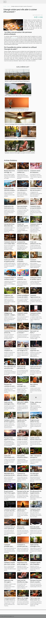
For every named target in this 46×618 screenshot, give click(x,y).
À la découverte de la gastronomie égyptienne (35, 492)
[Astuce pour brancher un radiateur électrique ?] (23, 522)
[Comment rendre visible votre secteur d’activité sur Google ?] (23, 308)
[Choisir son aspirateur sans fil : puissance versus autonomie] (23, 219)
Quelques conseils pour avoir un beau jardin (9, 564)
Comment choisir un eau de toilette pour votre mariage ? (36, 208)
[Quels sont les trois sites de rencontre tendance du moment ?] (36, 361)
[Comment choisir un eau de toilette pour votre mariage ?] (36, 201)
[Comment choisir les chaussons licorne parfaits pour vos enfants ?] (36, 165)
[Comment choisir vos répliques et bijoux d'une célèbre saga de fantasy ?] (23, 183)
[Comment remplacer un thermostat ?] (10, 344)
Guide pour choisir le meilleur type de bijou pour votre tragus (35, 280)
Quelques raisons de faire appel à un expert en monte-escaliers (20, 152)
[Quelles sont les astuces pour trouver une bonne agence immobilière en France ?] (23, 415)
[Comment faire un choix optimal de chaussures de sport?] (10, 522)
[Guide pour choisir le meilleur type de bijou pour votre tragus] (36, 272)
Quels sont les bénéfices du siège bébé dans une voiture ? (22, 582)
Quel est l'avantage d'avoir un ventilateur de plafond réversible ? (20, 124)
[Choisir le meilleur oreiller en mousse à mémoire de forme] (23, 433)
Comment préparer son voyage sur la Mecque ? (23, 350)
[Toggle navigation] (4, 2)
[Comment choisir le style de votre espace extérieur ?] (36, 219)
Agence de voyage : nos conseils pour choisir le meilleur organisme (23, 600)
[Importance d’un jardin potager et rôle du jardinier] (23, 557)
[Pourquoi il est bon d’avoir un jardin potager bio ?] (36, 575)
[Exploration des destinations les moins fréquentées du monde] (10, 201)
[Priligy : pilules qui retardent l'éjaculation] (36, 397)
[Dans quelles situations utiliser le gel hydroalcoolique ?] (23, 450)
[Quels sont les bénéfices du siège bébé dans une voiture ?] (23, 575)
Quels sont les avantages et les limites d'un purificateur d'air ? (35, 547)
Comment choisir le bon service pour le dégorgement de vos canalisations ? (36, 191)
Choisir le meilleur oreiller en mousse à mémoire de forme (22, 440)
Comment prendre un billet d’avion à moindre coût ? (9, 599)
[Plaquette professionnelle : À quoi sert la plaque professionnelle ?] (20, 131)
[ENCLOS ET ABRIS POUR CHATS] (23, 397)
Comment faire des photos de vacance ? (10, 332)
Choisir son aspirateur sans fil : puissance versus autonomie (22, 226)
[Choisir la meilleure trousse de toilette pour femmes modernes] (23, 290)
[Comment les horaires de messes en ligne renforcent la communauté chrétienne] (23, 237)
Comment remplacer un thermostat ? (8, 350)
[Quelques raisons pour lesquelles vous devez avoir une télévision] (36, 557)
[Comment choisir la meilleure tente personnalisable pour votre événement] (10, 272)
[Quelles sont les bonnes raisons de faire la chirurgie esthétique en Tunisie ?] (36, 433)
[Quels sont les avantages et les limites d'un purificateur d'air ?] (36, 539)
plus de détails (14, 37)
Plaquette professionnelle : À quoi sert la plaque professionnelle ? (20, 138)
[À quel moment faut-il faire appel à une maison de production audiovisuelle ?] (10, 486)
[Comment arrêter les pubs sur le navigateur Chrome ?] (36, 308)
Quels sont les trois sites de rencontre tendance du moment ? (36, 369)
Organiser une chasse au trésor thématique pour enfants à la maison (10, 297)
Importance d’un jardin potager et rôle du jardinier (22, 564)
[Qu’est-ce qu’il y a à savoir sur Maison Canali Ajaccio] (17, 74)
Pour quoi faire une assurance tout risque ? (10, 368)
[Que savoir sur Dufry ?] (36, 326)
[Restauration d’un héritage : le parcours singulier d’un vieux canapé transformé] (10, 165)
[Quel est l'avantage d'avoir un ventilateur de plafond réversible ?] (20, 117)
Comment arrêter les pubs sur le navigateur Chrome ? (35, 315)
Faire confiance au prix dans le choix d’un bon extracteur (18, 95)
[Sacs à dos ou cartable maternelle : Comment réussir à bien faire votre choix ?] (36, 379)
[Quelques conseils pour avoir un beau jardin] (10, 557)
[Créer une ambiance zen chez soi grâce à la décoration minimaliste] (36, 237)
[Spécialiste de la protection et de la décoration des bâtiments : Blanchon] (10, 468)
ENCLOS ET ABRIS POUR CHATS (22, 403)
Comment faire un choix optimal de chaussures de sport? (9, 529)
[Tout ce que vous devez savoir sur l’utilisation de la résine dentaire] (36, 593)
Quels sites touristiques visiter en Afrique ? (10, 457)
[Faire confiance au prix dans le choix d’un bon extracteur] (18, 88)
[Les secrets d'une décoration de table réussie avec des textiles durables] (10, 219)
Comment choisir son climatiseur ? (35, 510)
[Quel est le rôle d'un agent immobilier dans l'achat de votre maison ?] (10, 575)
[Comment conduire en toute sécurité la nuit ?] (10, 504)
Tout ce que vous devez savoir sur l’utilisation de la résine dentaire (35, 600)
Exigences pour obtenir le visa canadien (34, 421)
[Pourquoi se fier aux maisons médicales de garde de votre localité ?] (23, 486)
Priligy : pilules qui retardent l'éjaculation (35, 403)
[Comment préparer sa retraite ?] (23, 326)
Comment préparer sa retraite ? (23, 331)
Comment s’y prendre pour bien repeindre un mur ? (17, 109)
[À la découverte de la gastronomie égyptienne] (36, 486)
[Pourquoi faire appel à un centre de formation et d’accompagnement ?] (10, 433)
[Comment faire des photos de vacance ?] (10, 326)
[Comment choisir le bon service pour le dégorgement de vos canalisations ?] (36, 183)
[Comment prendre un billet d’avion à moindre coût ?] (10, 593)
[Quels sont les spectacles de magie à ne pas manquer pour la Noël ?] (23, 361)
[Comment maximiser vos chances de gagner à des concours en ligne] (23, 272)
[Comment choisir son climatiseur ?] (36, 504)
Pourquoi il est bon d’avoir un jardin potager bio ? (35, 581)
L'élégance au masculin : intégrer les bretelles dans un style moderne (9, 315)
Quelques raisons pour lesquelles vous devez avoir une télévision (35, 565)
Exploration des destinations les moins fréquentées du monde (9, 208)
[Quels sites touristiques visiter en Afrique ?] (10, 450)
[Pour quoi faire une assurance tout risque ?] (10, 361)
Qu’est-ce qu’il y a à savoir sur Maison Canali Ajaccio (17, 81)
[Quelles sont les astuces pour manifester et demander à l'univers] (23, 504)
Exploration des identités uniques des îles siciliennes (9, 190)
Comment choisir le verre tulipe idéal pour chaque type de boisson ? (10, 244)
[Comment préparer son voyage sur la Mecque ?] (23, 344)
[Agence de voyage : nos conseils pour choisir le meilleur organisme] (23, 593)
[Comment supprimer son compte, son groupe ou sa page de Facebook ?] (36, 344)
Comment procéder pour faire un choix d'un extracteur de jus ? (9, 547)
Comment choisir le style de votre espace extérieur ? (36, 225)
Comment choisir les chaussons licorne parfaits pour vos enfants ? (35, 173)
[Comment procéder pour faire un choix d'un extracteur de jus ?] (10, 539)
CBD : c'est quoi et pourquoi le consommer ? (35, 457)
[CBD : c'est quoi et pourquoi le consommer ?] (36, 450)
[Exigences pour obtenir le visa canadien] (36, 415)
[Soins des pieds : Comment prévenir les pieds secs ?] (36, 522)
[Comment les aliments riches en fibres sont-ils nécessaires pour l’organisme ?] (23, 468)
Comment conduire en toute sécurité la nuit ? (10, 510)
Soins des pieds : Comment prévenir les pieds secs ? (36, 528)
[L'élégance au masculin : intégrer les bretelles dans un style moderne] (10, 308)
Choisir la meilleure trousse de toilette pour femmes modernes (23, 297)
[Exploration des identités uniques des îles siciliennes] (10, 183)
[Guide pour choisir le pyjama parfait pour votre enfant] (10, 254)
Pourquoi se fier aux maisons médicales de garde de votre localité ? (23, 493)
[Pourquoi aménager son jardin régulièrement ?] (23, 379)
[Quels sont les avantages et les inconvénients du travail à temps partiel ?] (10, 397)
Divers (8, 6)
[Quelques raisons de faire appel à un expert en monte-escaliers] (20, 146)
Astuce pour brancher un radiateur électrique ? (20, 529)
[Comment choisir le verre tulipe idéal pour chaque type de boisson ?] (10, 237)
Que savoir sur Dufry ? (34, 331)
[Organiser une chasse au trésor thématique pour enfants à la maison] (10, 290)
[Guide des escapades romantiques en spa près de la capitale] (23, 254)
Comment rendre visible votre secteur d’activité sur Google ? (22, 315)
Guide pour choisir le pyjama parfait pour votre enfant (9, 261)
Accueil (4, 6)
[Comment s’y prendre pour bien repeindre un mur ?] (17, 103)
